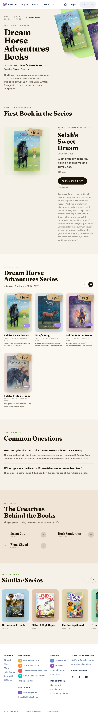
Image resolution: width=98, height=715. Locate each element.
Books (35, 4)
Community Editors (59, 693)
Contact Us (9, 676)
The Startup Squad (73, 625)
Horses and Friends (13, 625)
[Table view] (85, 284)
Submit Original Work (81, 664)
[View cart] (65, 5)
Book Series (18, 17)
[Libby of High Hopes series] (45, 605)
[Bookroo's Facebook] (79, 677)
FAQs (6, 668)
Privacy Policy (53, 711)
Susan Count (67, 153)
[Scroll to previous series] (86, 580)
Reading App (56, 689)
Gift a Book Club (26, 681)
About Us (8, 660)
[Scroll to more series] (93, 580)
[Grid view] (90, 284)
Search (86, 4)
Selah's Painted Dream (79, 335)
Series (26, 326)
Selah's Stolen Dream (16, 69)
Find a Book (55, 685)
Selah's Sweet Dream (32, 65)
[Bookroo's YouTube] (86, 677)
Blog (6, 664)
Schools (48, 4)
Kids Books (7, 17)
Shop (23, 4)
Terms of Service (33, 711)
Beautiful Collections (28, 697)
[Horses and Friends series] (15, 605)
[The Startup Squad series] (75, 605)
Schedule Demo (57, 670)
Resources (55, 674)
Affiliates (8, 680)
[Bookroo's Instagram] (73, 677)
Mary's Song (42, 335)
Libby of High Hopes (44, 625)
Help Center (9, 672)
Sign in (74, 4)
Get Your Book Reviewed (82, 660)
